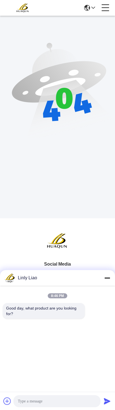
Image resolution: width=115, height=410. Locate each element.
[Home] (57, 247)
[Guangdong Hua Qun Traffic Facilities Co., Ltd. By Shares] (22, 8)
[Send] (107, 401)
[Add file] (7, 401)
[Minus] (107, 278)
